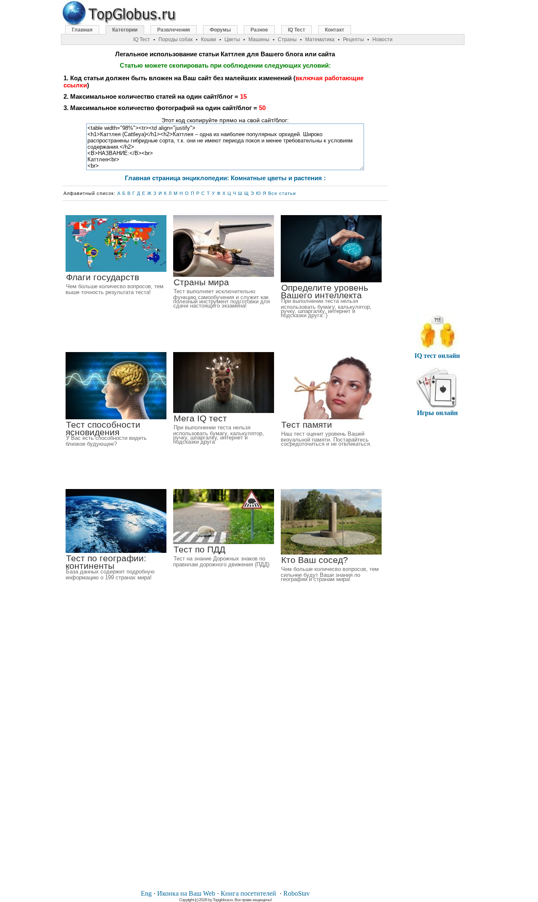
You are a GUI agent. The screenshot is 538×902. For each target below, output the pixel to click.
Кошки (208, 39)
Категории (124, 30)
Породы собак (175, 39)
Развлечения (173, 30)
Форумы (220, 30)
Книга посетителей (248, 893)
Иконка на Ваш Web (186, 893)
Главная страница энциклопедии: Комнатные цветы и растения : (225, 177)
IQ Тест (296, 30)
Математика (320, 39)
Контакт (334, 30)
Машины (258, 39)
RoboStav (296, 893)
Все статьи (282, 193)
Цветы (232, 39)
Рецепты (353, 39)
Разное (259, 30)
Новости (382, 39)
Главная (82, 30)
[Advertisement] (225, 756)
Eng (146, 893)
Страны (287, 39)
